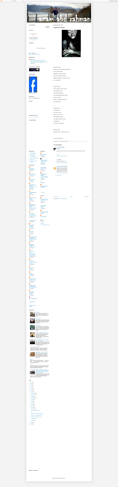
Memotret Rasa (31, 274)
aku (31, 412)
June (32, 402)
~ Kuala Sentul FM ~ (33, 39)
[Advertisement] (71, 186)
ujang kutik (31, 168)
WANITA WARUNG (32, 169)
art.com (42, 222)
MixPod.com (37, 54)
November (33, 394)
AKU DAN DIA (38, 325)
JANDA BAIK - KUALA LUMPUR (41, 352)
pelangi (31, 359)
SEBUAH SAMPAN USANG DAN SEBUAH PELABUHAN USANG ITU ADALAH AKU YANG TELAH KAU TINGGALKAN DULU (42, 371)
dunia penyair (32, 155)
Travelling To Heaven (45, 224)
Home (71, 196)
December (33, 393)
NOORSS (42, 182)
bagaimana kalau (34, 418)
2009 (31, 422)
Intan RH (43, 192)
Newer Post (56, 196)
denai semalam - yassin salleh (33, 154)
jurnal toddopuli (33, 156)
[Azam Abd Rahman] (33, 92)
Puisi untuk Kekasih (33, 298)
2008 (31, 424)
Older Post (87, 196)
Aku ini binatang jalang (35, 410)
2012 (31, 388)
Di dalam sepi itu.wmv (32, 246)
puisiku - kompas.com (34, 158)
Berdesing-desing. (44, 199)
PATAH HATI (31, 227)
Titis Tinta (31, 260)
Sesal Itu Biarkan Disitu (33, 287)
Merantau (30, 294)
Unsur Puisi (31, 200)
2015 (31, 383)
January (32, 420)
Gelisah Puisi (31, 268)
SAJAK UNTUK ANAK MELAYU (41, 332)
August (32, 399)
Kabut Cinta (31, 180)
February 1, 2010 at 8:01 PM (62, 155)
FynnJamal (31, 231)
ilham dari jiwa (32, 179)
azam (58, 159)
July (32, 401)
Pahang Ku (32, 59)
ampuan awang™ (44, 160)
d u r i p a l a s (32, 213)
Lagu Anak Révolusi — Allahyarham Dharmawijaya (44, 162)
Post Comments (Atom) (63, 198)
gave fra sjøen (43, 216)
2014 (31, 385)
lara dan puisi (31, 174)
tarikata (30, 273)
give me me (31, 232)
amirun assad (43, 205)
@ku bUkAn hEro (32, 220)
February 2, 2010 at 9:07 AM (62, 162)
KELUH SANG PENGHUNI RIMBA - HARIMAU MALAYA (32, 215)
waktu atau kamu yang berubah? (37, 413)
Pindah (30, 269)
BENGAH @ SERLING (61, 166)
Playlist (32, 54)
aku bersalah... (38, 318)
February (33, 409)
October (32, 396)
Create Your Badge (32, 93)
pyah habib (32, 159)
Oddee (42, 223)
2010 (31, 391)
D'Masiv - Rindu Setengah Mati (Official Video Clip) (33, 262)
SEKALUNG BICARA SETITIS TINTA (32, 205)
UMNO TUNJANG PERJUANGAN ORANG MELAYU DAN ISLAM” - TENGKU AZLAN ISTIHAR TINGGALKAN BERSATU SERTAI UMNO (38, 61)
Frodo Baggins (59, 147)
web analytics (35, 33)
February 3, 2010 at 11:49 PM (62, 172)
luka (31, 364)
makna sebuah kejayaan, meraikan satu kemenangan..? (42, 340)
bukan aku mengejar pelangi (36, 415)
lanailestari (31, 251)
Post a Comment (58, 175)
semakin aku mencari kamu (36, 416)
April (32, 405)
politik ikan (38, 312)
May (32, 404)
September (33, 397)
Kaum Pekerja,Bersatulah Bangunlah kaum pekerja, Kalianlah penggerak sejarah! (32, 254)
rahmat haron (32, 301)
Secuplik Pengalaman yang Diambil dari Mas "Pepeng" (44, 177)
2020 (31, 382)
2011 (31, 390)
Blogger (64, 478)
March (32, 407)
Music (30, 54)
